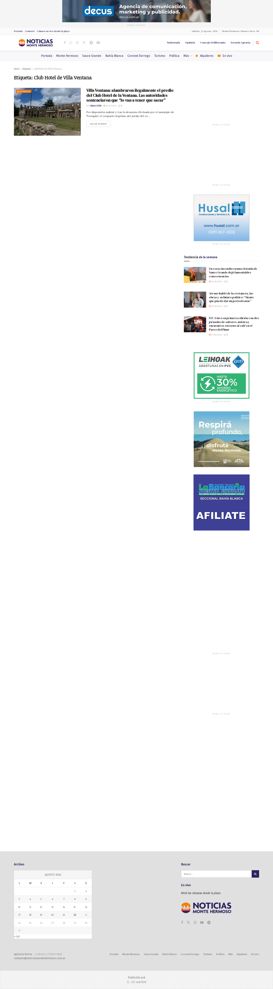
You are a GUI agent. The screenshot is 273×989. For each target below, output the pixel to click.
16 (86, 907)
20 (52, 914)
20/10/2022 (110, 105)
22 (75, 914)
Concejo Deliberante (213, 42)
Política (174, 56)
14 (64, 907)
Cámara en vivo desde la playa (53, 31)
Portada (18, 31)
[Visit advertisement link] (136, 11)
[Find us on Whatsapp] (70, 43)
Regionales (23, 91)
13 (52, 907)
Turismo (159, 56)
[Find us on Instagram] (77, 43)
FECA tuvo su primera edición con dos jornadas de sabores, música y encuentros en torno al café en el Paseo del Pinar (234, 324)
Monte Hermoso (67, 56)
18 (30, 914)
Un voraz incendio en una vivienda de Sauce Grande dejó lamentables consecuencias (233, 272)
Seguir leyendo (100, 123)
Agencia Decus (23, 954)
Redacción (95, 105)
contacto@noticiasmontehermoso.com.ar (39, 958)
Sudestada (173, 42)
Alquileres (207, 56)
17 (19, 914)
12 (41, 907)
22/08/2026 (216, 281)
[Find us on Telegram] (91, 43)
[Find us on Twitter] (84, 42)
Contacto (30, 31)
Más (186, 56)
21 (64, 914)
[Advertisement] (221, 97)
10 (19, 907)
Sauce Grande (91, 56)
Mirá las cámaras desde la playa (200, 893)
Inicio (17, 68)
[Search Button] (257, 42)
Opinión (190, 42)
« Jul (17, 936)
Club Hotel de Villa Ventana (48, 68)
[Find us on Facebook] (65, 43)
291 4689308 (138, 982)
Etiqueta (26, 68)
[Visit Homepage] (35, 43)
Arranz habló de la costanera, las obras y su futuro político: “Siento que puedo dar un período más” (231, 297)
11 (30, 907)
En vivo (227, 56)
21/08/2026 (216, 306)
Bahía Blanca (114, 56)
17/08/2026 (216, 334)
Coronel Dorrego (138, 56)
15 (75, 907)
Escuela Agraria (240, 42)
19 (41, 914)
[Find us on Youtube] (98, 43)
